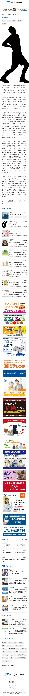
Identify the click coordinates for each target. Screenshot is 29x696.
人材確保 (17, 276)
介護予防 (25, 226)
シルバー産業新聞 (11, 20)
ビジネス (9, 652)
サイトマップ (12, 685)
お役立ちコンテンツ (13, 578)
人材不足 (25, 296)
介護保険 (4, 648)
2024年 (11, 286)
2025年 (11, 246)
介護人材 (19, 20)
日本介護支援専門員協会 (20, 658)
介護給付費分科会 (22, 655)
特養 (11, 658)
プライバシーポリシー (15, 679)
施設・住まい (23, 652)
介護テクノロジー (12, 642)
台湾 (3, 652)
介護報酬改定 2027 (13, 648)
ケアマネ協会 (5, 655)
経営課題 (25, 235)
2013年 (3, 20)
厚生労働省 (5, 658)
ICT (3, 645)
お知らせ (3, 550)
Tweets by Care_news (8, 665)
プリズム (13, 655)
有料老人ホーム (6, 661)
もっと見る (24, 539)
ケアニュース (9, 645)
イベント (11, 270)
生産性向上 (23, 648)
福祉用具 (21, 642)
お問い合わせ (12, 688)
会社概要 (11, 682)
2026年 (4, 642)
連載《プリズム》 (13, 212)
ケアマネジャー (19, 645)
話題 (10, 569)
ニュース (11, 240)
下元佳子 (11, 276)
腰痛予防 (4, 23)
